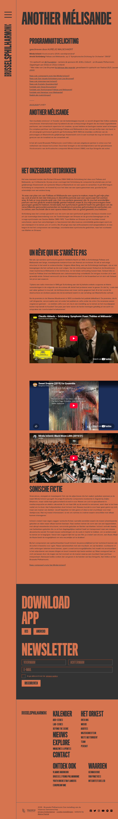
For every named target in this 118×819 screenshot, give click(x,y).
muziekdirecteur (88, 733)
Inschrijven (31, 683)
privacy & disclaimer (46, 812)
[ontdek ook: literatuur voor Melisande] (46, 92)
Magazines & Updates (62, 748)
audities (84, 728)
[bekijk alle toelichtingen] (40, 95)
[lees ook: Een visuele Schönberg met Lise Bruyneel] (52, 78)
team (83, 741)
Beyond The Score (60, 728)
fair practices (94, 776)
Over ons (85, 720)
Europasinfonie (59, 785)
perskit (84, 746)
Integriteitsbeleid (96, 781)
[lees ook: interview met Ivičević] (43, 81)
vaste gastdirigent (89, 737)
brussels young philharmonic (66, 776)
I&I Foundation (50, 62)
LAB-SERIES (58, 724)
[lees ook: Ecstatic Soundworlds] (44, 84)
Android (40, 631)
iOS (26, 631)
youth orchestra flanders (64, 781)
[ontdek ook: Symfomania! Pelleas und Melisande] (51, 89)
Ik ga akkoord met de (42, 676)
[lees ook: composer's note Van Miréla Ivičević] (49, 76)
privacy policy (52, 676)
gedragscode (94, 772)
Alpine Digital (43, 814)
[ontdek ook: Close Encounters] (43, 87)
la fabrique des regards (65, 67)
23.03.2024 (34, 105)
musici (84, 724)
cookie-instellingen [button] (65, 812)
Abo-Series (58, 720)
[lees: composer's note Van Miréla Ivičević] (48, 565)
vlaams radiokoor (61, 772)
